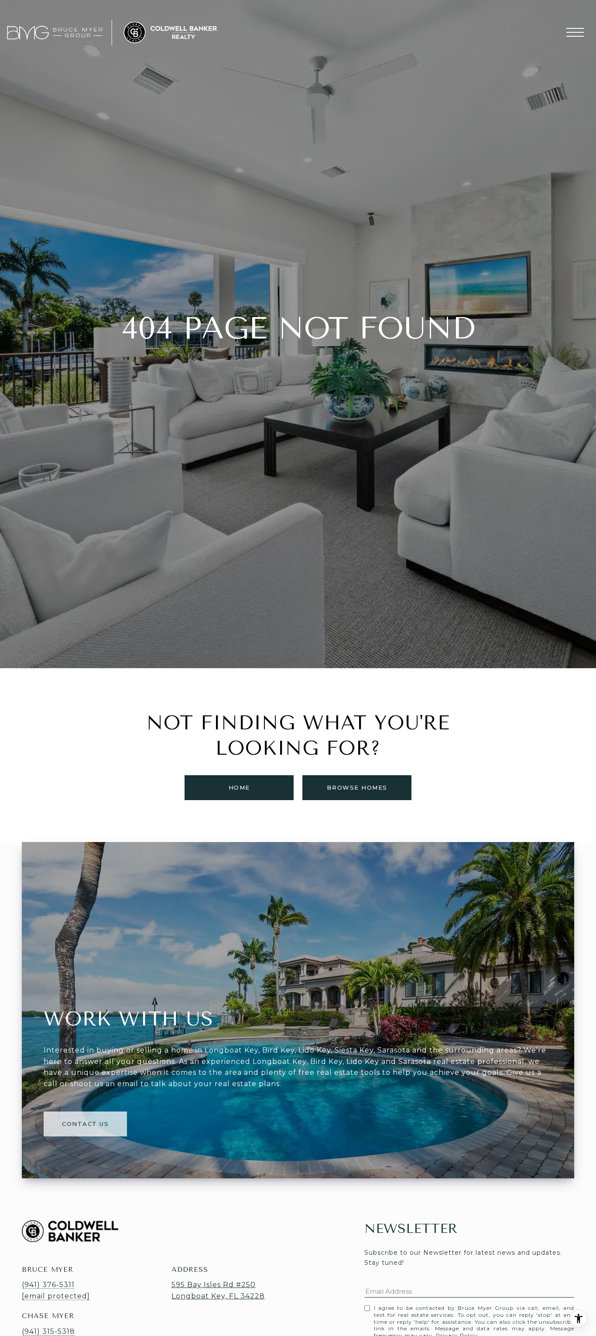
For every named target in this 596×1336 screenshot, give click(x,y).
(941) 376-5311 (48, 1285)
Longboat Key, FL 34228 (218, 1296)
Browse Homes (357, 787)
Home (239, 787)
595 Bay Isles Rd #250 (213, 1285)
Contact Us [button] (85, 1123)
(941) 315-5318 (48, 1331)
